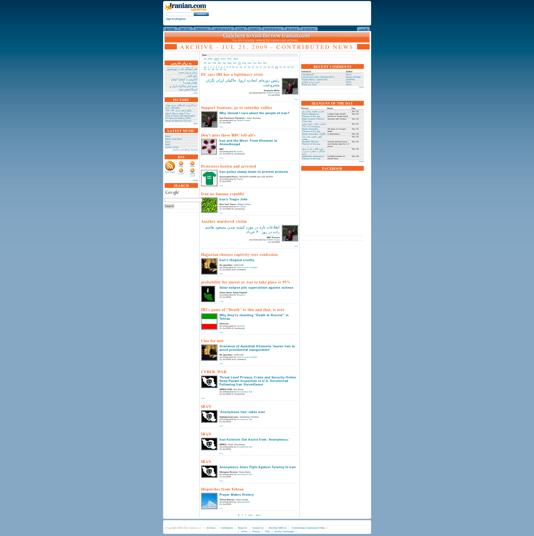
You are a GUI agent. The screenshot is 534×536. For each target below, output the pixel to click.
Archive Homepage (284, 531)
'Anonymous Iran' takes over (242, 412)
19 (268, 67)
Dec (265, 63)
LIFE (241, 29)
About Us (242, 528)
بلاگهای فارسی (192, 174)
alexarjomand (243, 502)
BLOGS (292, 29)
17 (260, 67)
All (205, 59)
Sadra (240, 151)
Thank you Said (308, 84)
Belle (167, 144)
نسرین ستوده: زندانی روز (313, 111)
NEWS (254, 29)
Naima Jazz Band (173, 139)
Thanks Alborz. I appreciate (314, 79)
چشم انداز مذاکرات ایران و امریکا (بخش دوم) (183, 88)
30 (221, 69)
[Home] (185, 11)
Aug (244, 63)
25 (292, 67)
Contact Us (258, 528)
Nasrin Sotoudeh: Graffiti (314, 134)
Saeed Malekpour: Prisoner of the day (311, 115)
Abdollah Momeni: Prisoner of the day (311, 142)
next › (251, 515)
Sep (250, 63)
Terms (244, 531)
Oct (254, 63)
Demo (348, 74)
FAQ (267, 531)
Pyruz (168, 141)
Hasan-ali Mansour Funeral (178, 121)
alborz (349, 84)
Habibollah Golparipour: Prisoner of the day (313, 157)
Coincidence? (307, 74)
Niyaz (167, 136)
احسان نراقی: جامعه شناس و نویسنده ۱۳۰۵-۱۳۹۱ (314, 125)
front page (170, 172)
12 (241, 67)
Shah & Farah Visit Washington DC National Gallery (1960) (180, 117)
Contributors (226, 528)
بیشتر (195, 92)
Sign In (170, 19)
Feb (214, 63)
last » (258, 515)
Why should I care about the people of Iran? (254, 113)
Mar (219, 63)
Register (181, 19)
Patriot (240, 179)
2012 (235, 59)
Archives (211, 528)
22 (280, 67)
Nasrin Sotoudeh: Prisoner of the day (311, 130)
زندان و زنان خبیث (187, 72)
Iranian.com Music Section (185, 150)
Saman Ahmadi (353, 77)
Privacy (256, 531)
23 (284, 67)
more (195, 123)
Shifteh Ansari (273, 93)
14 (249, 67)
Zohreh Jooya (172, 147)
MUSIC (185, 29)
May (230, 63)
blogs (181, 166)
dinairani (241, 295)
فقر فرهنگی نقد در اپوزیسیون (181, 68)
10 (233, 67)
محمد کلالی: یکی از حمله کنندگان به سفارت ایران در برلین (313, 151)
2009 (216, 59)
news (192, 166)
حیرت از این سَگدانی (310, 82)
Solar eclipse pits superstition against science (256, 287)
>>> (296, 99)
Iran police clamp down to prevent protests (253, 171)
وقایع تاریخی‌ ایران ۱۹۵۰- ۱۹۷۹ (178, 110)
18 (264, 67)
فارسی (363, 29)
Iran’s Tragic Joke (233, 199)
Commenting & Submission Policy (308, 528)
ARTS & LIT (223, 29)
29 (217, 69)
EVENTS (309, 29)
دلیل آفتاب (191, 76)
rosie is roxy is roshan (247, 267)
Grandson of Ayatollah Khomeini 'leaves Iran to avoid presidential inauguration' (257, 347)
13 (245, 67)
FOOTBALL (272, 29)
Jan (209, 63)
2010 (222, 59)
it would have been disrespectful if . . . (319, 77)
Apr (224, 63)
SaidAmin (350, 79)
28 (213, 69)
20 (272, 67)
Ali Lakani (241, 206)
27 (209, 69)
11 (237, 67)
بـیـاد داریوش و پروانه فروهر (177, 113)
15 (253, 67)
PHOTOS (202, 29)
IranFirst (240, 326)
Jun (235, 63)
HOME (170, 29)
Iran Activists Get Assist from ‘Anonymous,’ (254, 439)
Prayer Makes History (236, 494)
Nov (260, 63)
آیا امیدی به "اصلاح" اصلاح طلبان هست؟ (184, 81)
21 (276, 67)
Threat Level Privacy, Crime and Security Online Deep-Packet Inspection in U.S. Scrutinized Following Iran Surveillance (257, 380)
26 (205, 69)
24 (288, 67)
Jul (239, 63)
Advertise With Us (277, 528)
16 (257, 67)
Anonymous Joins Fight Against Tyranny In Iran (257, 467)
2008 (210, 59)
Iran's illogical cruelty (236, 260)
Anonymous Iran (244, 392)
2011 (229, 59)
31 (225, 69)
